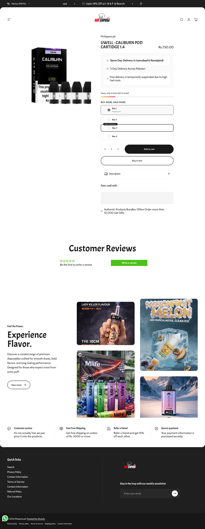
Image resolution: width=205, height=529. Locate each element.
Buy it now (137, 160)
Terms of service (37, 524)
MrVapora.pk (108, 36)
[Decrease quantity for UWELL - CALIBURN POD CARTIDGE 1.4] (104, 149)
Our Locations (14, 496)
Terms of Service (15, 481)
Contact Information (17, 476)
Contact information (65, 524)
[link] (18, 385)
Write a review (129, 262)
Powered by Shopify (36, 518)
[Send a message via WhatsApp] (5, 518)
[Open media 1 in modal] (61, 71)
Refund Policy (14, 491)
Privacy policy (24, 524)
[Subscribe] (175, 493)
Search (10, 467)
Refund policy (12, 524)
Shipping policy (50, 524)
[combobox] (18, 3)
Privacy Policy (14, 471)
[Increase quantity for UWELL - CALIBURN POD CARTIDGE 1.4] (118, 149)
